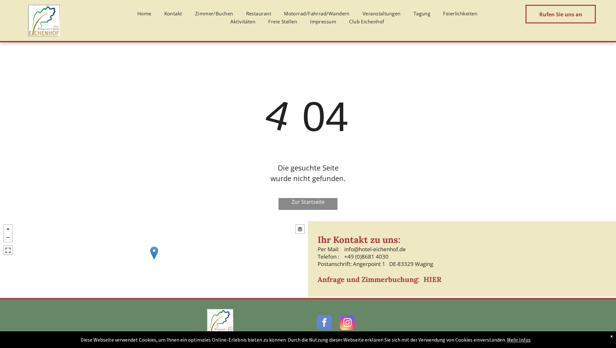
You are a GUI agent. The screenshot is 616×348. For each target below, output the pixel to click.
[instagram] (347, 323)
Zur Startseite (308, 201)
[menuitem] (144, 14)
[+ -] (154, 259)
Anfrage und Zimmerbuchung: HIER (379, 279)
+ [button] (8, 229)
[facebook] (324, 323)
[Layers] (300, 229)
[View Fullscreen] (8, 250)
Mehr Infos (519, 339)
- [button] (8, 237)
